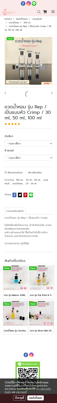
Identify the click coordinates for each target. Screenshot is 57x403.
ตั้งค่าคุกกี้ (19, 397)
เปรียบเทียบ (36, 172)
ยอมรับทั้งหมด (35, 397)
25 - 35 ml (31, 183)
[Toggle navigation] (53, 12)
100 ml (20, 180)
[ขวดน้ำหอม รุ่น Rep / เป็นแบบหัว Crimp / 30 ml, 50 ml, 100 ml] (28, 61)
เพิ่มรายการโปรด (14, 172)
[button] (38, 12)
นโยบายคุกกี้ (21, 392)
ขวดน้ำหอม (17, 183)
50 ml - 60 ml (33, 180)
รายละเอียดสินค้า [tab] (15, 211)
